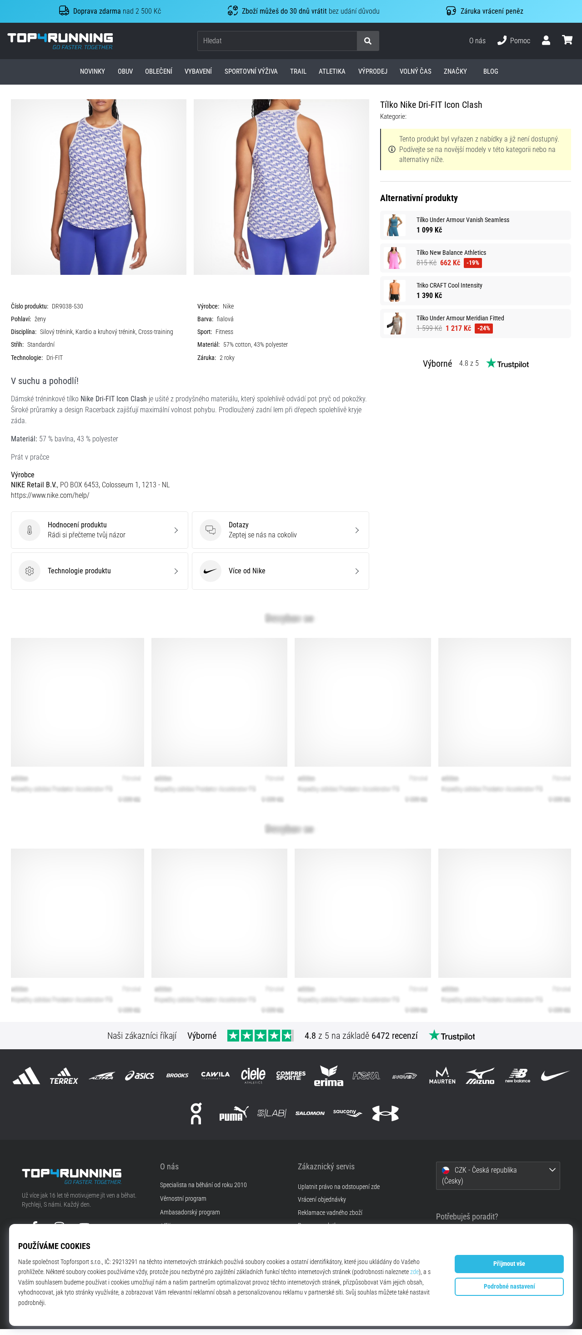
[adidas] (26, 1075)
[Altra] (101, 1075)
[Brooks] (177, 1075)
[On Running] (196, 1113)
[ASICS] (140, 1075)
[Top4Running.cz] (84, 1176)
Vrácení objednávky (322, 1200)
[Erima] (329, 1075)
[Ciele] (253, 1075)
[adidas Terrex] (64, 1075)
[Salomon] (310, 1113)
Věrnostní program (183, 1199)
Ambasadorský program (190, 1212)
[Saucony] (347, 1113)
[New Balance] (518, 1075)
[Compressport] (291, 1075)
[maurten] (442, 1075)
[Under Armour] (385, 1113)
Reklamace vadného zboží (330, 1213)
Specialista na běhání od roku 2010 (203, 1185)
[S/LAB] (272, 1113)
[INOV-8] (404, 1075)
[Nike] (556, 1075)
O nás (477, 40)
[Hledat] (368, 41)
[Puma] (234, 1113)
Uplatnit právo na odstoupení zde (339, 1187)
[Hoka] (367, 1075)
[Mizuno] (480, 1075)
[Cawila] (215, 1075)
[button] (349, 41)
